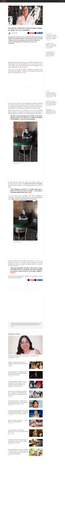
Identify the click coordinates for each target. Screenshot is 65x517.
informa (13, 69)
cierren (41, 105)
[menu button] (63, 1)
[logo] (3, 1)
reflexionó (12, 272)
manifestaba (23, 119)
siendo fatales (22, 72)
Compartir (40, 33)
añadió (29, 192)
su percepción (37, 261)
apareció (31, 110)
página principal (10, 4)
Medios (15, 4)
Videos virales (20, 4)
